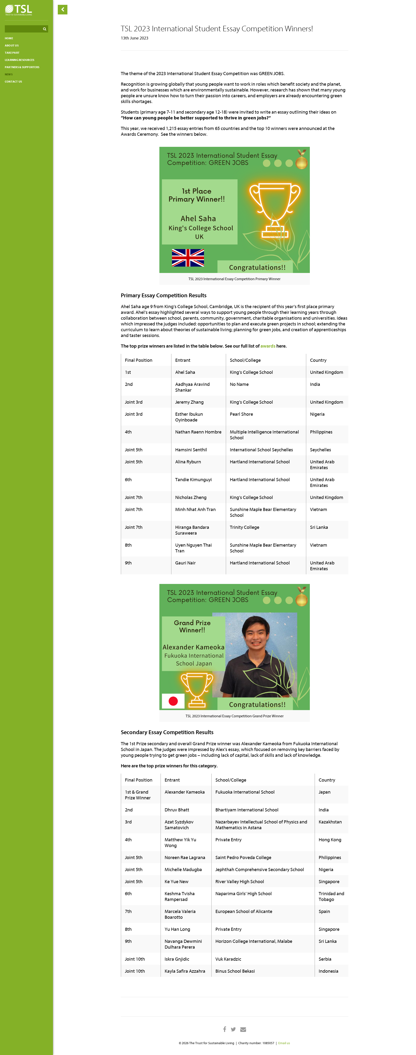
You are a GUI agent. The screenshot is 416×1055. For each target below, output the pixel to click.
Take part (12, 52)
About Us (12, 45)
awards (267, 346)
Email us (284, 1043)
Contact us (13, 81)
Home (9, 38)
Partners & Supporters (22, 67)
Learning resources (19, 60)
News (9, 74)
